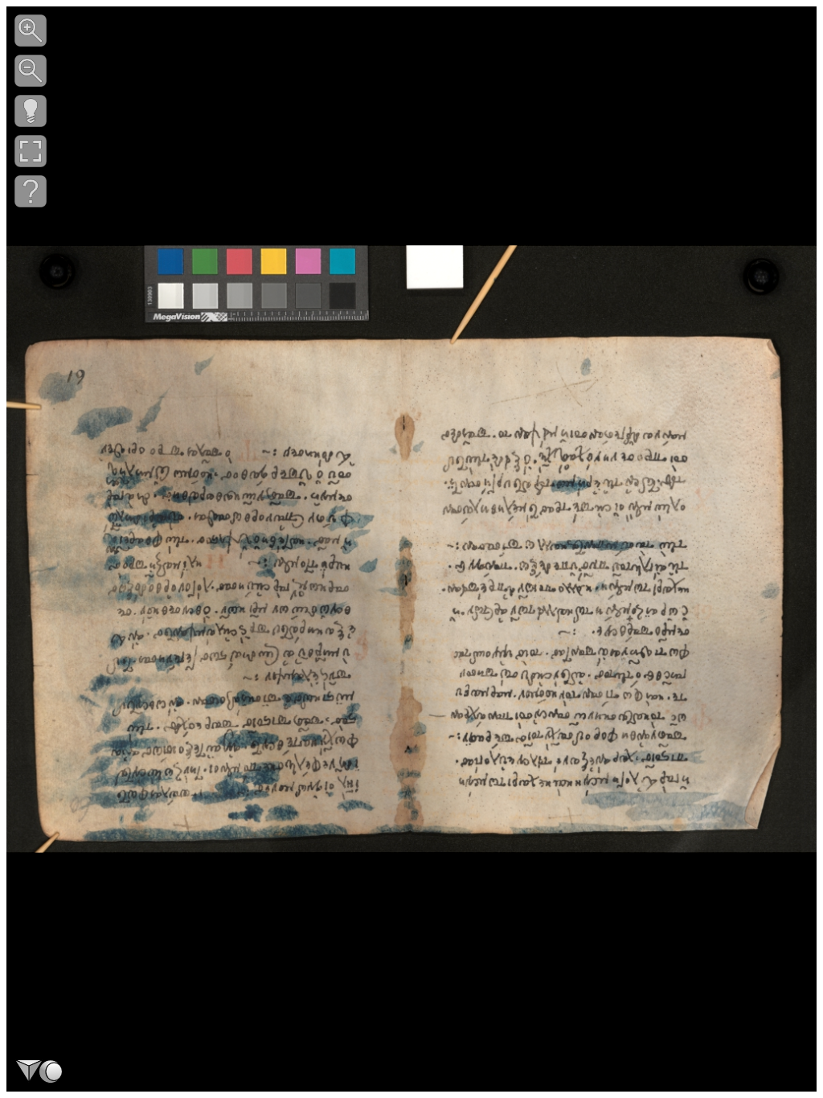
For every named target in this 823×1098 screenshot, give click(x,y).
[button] (30, 30)
